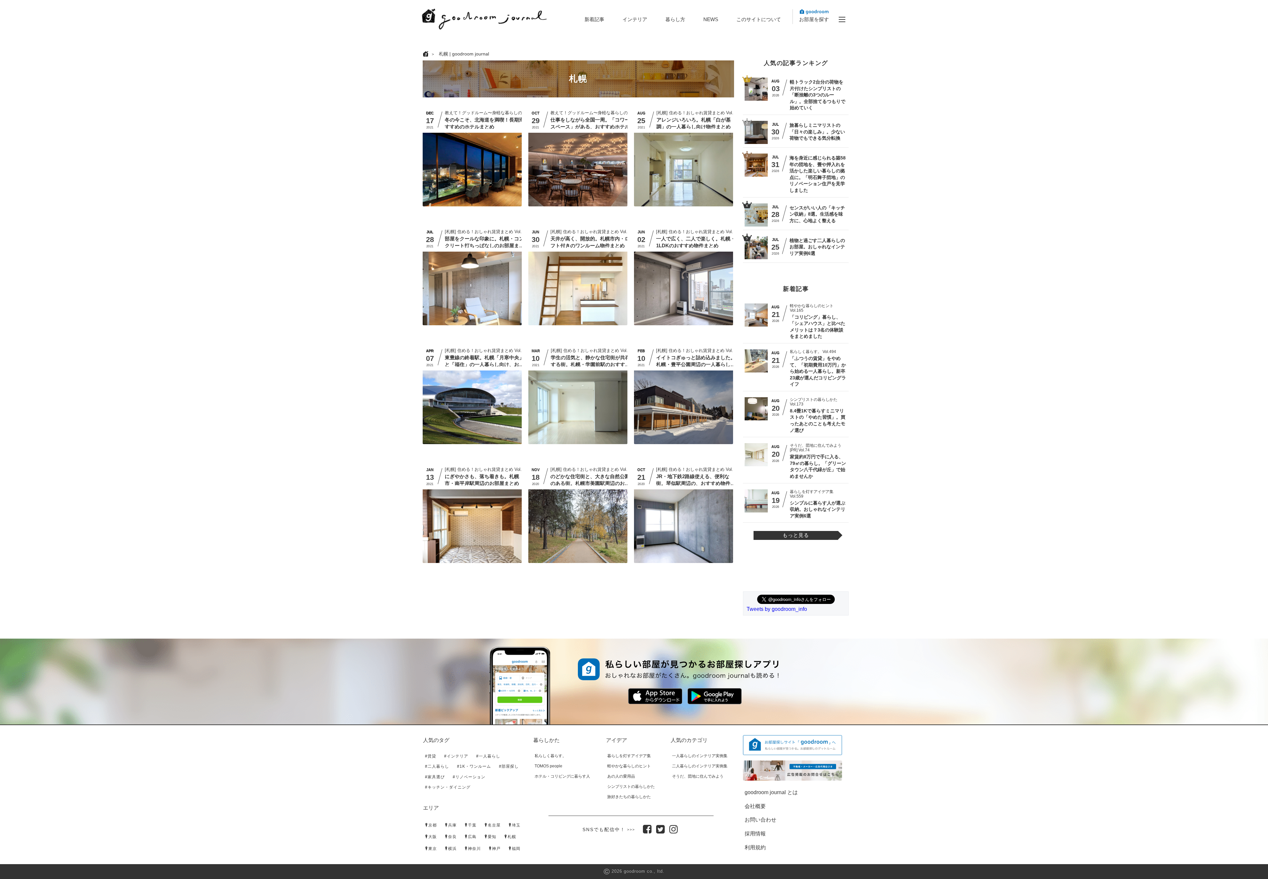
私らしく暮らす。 (550, 756)
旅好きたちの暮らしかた (629, 796)
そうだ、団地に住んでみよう (697, 776)
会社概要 (755, 806)
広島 (472, 837)
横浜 (452, 849)
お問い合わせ (760, 820)
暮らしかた (546, 740)
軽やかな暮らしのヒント (629, 766)
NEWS (710, 19)
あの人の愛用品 (621, 776)
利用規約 (755, 847)
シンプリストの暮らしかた (631, 786)
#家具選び (435, 777)
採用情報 (755, 833)
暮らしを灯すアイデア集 (629, 756)
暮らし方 (675, 19)
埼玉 (516, 825)
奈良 (452, 837)
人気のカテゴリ (689, 740)
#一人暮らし (488, 756)
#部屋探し (509, 766)
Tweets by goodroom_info (777, 609)
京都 (432, 825)
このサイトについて (758, 19)
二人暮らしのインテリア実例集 (699, 766)
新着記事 (594, 19)
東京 (432, 849)
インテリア (634, 19)
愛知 (492, 837)
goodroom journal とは (771, 792)
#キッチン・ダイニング (448, 787)
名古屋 (494, 825)
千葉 (472, 825)
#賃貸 (430, 756)
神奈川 (474, 849)
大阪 (432, 837)
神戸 (496, 849)
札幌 (512, 837)
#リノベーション (469, 777)
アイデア (616, 740)
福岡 (516, 849)
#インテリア (456, 756)
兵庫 (452, 825)
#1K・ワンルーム (474, 766)
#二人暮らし (437, 766)
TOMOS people (548, 766)
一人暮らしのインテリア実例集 (699, 756)
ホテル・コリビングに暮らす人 (562, 776)
